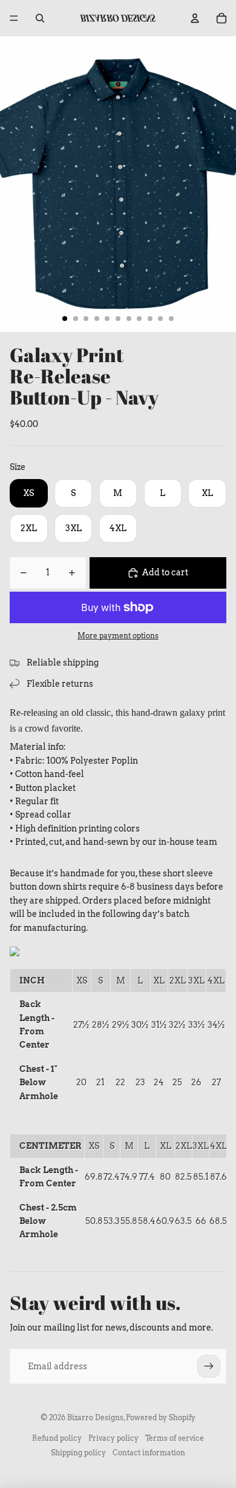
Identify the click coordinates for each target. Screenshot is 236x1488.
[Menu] (14, 18)
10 (160, 318)
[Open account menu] (195, 18)
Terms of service (174, 1438)
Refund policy (57, 1438)
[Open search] (40, 18)
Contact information (149, 1452)
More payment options (118, 636)
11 (171, 318)
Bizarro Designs (95, 1417)
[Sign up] (208, 1366)
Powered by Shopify (160, 1417)
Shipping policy (78, 1452)
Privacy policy (113, 1438)
